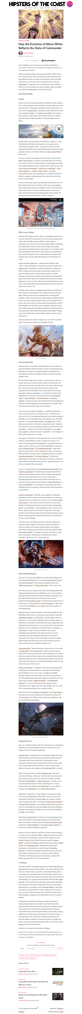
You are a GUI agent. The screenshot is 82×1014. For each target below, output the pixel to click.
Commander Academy (24, 969)
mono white (21, 958)
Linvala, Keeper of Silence (51, 825)
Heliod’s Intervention (25, 585)
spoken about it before (45, 113)
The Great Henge (42, 398)
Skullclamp (44, 786)
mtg (27, 958)
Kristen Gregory (28, 53)
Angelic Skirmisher (40, 680)
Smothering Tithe (49, 768)
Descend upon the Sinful (54, 802)
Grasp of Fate (38, 651)
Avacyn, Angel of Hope (54, 152)
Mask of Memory (43, 456)
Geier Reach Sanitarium (26, 456)
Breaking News (22, 979)
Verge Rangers (57, 692)
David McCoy (24, 987)
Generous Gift (23, 268)
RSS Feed (21, 1012)
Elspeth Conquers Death (51, 469)
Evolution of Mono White (35, 955)
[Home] (41, 4)
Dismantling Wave (42, 585)
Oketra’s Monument (43, 781)
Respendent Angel (32, 845)
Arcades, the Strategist (29, 168)
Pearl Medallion (30, 781)
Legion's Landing (24, 40)
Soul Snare (30, 508)
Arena (30, 7)
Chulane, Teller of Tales (39, 171)
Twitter (47, 928)
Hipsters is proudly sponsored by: (32, 60)
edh (27, 955)
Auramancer (42, 443)
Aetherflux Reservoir (44, 448)
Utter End (39, 617)
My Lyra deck (32, 110)
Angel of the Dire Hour (28, 804)
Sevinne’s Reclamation (26, 472)
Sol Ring (39, 411)
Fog (40, 673)
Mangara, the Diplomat (41, 692)
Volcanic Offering (48, 887)
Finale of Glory (39, 421)
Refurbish (49, 446)
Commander (21, 955)
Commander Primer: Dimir (27, 971)
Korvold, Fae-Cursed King (47, 168)
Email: (22, 948)
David (61, 1012)
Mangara (54, 955)
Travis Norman (24, 974)
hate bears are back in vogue (53, 822)
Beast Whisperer (30, 398)
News (25, 7)
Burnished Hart (46, 773)
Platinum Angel (29, 448)
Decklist (21, 99)
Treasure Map (23, 755)
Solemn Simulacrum (54, 482)
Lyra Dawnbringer (46, 955)
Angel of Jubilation (33, 825)
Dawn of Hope (50, 789)
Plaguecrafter (24, 651)
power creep (32, 958)
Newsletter (43, 7)
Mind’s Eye (51, 421)
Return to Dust (57, 580)
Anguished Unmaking (25, 617)
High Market (28, 484)
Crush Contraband (27, 583)
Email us (60, 1008)
